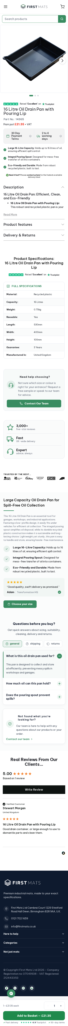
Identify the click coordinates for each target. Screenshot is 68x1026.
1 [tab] (31, 95)
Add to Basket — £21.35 (34, 1015)
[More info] (30, 136)
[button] (62, 7)
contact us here (33, 175)
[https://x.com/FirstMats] (15, 988)
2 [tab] (35, 95)
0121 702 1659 (19, 918)
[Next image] (62, 60)
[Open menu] (5, 7)
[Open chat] (11, 993)
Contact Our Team (36, 403)
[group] (34, 773)
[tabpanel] (34, 59)
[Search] (62, 19)
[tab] (12, 644)
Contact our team (17, 739)
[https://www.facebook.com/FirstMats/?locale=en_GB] (6, 988)
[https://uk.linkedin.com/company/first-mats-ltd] (32, 988)
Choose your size (22, 604)
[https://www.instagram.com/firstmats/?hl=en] (23, 988)
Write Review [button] (34, 789)
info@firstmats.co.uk (23, 926)
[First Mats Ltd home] (34, 6)
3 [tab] (38, 95)
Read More (10, 214)
